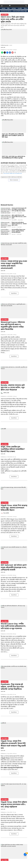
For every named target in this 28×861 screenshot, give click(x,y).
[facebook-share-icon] (7, 53)
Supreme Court (4, 177)
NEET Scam (14, 177)
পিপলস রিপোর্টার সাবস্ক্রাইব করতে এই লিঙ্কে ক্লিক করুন (12, 173)
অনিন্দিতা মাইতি (6, 393)
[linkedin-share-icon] (10, 53)
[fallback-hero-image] (6, 210)
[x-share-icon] (5, 53)
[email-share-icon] (12, 53)
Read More (14, 293)
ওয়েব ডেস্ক (3, 47)
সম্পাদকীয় (20, 8)
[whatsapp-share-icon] (2, 53)
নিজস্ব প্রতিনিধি (6, 513)
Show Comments (14, 180)
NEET (9, 177)
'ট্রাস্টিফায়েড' (8, 471)
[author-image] (2, 393)
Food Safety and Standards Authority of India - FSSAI (13, 282)
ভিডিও (8, 8)
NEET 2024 (19, 177)
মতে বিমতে (14, 8)
